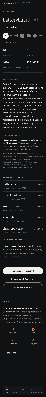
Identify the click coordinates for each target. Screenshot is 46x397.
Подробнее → (11, 353)
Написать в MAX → (23, 287)
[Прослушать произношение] (6, 36)
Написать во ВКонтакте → (23, 279)
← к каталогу (9, 12)
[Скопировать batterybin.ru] (35, 19)
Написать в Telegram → (23, 271)
